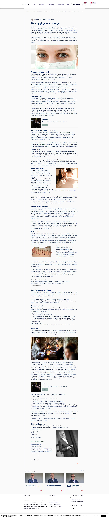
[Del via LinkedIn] (34, 460)
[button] (86, 5)
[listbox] (86, 5)
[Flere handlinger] (77, 19)
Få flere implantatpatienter (54, 485)
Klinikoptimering (71, 10)
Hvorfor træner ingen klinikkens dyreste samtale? (74, 486)
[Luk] (107, 516)
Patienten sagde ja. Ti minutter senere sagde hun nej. (33, 486)
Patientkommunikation (61, 10)
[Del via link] (38, 460)
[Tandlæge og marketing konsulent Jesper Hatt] (54, 478)
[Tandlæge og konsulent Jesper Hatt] (75, 478)
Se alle (82, 470)
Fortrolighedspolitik (8, 516)
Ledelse (46, 10)
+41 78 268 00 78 (78, 499)
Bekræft (103, 515)
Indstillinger (96, 515)
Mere (78, 10)
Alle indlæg (27, 10)
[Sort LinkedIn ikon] (73, 508)
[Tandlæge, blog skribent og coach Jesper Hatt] (34, 478)
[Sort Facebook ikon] (71, 508)
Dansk (33, 10)
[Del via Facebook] (31, 460)
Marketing (52, 10)
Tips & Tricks (39, 10)
